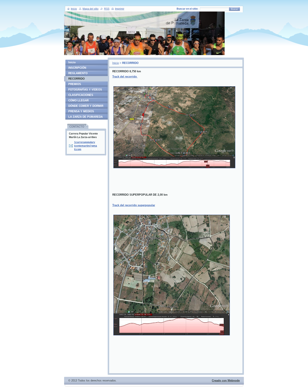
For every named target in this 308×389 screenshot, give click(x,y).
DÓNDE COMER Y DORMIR (85, 105)
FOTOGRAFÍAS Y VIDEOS (85, 89)
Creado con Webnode (226, 380)
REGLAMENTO (78, 73)
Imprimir (119, 9)
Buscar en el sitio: (187, 9)
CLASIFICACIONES (80, 95)
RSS (106, 9)
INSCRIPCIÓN (77, 67)
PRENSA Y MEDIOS (81, 111)
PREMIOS (74, 84)
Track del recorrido (125, 76)
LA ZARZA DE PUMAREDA (85, 116)
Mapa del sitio (90, 9)
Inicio (115, 63)
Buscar (234, 9)
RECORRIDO (76, 78)
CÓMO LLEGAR (78, 100)
